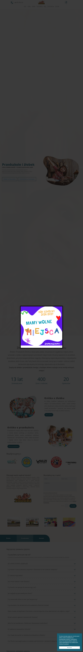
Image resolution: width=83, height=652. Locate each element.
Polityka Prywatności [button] (64, 644)
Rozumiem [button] (69, 647)
